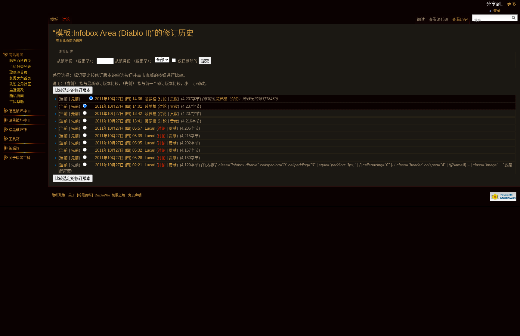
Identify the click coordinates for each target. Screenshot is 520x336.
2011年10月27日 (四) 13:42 (118, 113)
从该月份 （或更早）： (134, 61)
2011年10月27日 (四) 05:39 (118, 136)
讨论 (163, 99)
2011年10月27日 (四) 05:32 (118, 150)
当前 (64, 106)
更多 (511, 4)
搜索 (477, 19)
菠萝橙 (150, 99)
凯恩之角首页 (20, 78)
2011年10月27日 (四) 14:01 (118, 106)
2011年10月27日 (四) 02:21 (118, 165)
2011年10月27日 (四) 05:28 (118, 158)
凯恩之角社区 (20, 84)
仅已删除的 (187, 61)
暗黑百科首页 (20, 61)
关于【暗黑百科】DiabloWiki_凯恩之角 (96, 195)
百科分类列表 (20, 67)
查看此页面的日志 (69, 40)
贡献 (174, 99)
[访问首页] (24, 24)
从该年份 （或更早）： (76, 61)
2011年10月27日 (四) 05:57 (118, 128)
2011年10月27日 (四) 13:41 (118, 121)
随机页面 (16, 96)
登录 (496, 11)
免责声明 (134, 195)
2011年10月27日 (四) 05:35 (118, 143)
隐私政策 (58, 195)
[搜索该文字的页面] (513, 18)
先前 (75, 99)
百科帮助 (16, 102)
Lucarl (150, 128)
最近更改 (16, 90)
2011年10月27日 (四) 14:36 (118, 99)
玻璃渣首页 (18, 72)
